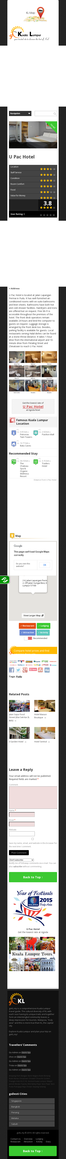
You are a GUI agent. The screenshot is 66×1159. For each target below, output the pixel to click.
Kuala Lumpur (40, 1081)
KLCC (23, 1081)
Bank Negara (33, 1075)
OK (44, 565)
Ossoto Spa (26, 1052)
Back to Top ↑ (33, 877)
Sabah (14, 1124)
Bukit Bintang (44, 1075)
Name (12, 810)
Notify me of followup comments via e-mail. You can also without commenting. (32, 865)
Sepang (36, 1086)
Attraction (28, 632)
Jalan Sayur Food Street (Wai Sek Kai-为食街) (19, 717)
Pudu (19, 676)
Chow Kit (39, 1078)
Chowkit (32, 1078)
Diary (48, 1141)
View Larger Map (32, 615)
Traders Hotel (46, 464)
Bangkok (15, 1106)
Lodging (45, 625)
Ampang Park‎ (14, 1075)
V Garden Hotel (16, 741)
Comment (13, 784)
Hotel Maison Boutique (40, 716)
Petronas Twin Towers (26, 435)
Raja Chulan (27, 1086)
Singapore (16, 1100)
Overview (28, 1139)
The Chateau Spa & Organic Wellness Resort (24, 470)
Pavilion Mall (48, 434)
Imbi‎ (18, 1081)
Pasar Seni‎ (50, 1084)
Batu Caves (25, 445)
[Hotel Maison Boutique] (44, 711)
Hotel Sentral (40, 741)
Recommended (40, 638)
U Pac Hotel (33, 406)
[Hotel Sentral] (44, 738)
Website (12, 829)
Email (12, 820)
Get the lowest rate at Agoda (33, 931)
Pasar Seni (41, 1084)
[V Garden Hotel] (19, 738)
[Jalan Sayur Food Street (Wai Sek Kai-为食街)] (19, 711)
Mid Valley (32, 1084)
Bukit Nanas (14, 1078)
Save (34, 669)
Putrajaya (18, 1086)
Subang (42, 1086)
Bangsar (24, 1075)
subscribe (17, 866)
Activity (44, 632)
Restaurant (28, 625)
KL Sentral (29, 1081)
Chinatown (23, 1078)
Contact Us (16, 1139)
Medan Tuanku (21, 1084)
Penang (15, 1112)
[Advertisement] (33, 76)
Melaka (15, 1118)
